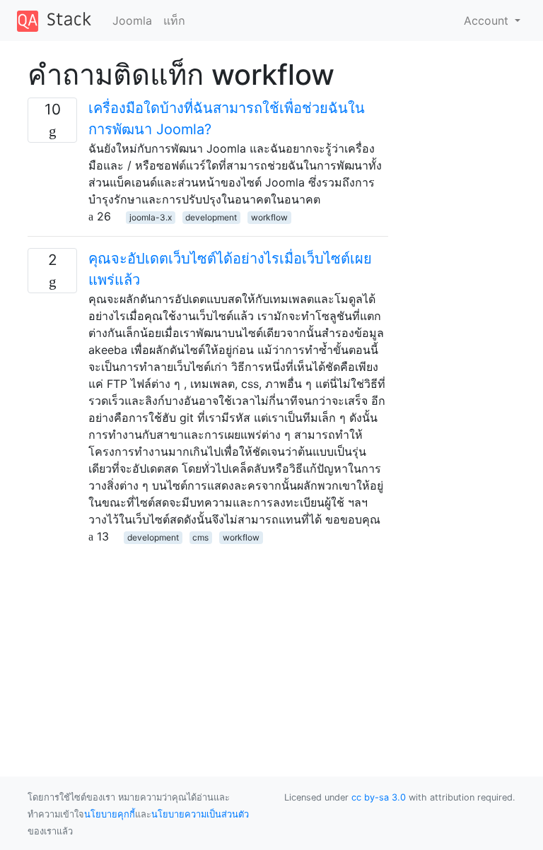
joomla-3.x (150, 217)
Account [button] (488, 20)
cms (200, 537)
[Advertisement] (208, 644)
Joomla (132, 20)
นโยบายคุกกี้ (109, 814)
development (211, 217)
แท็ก (174, 20)
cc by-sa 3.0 (378, 797)
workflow (269, 217)
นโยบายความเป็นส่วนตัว (200, 814)
